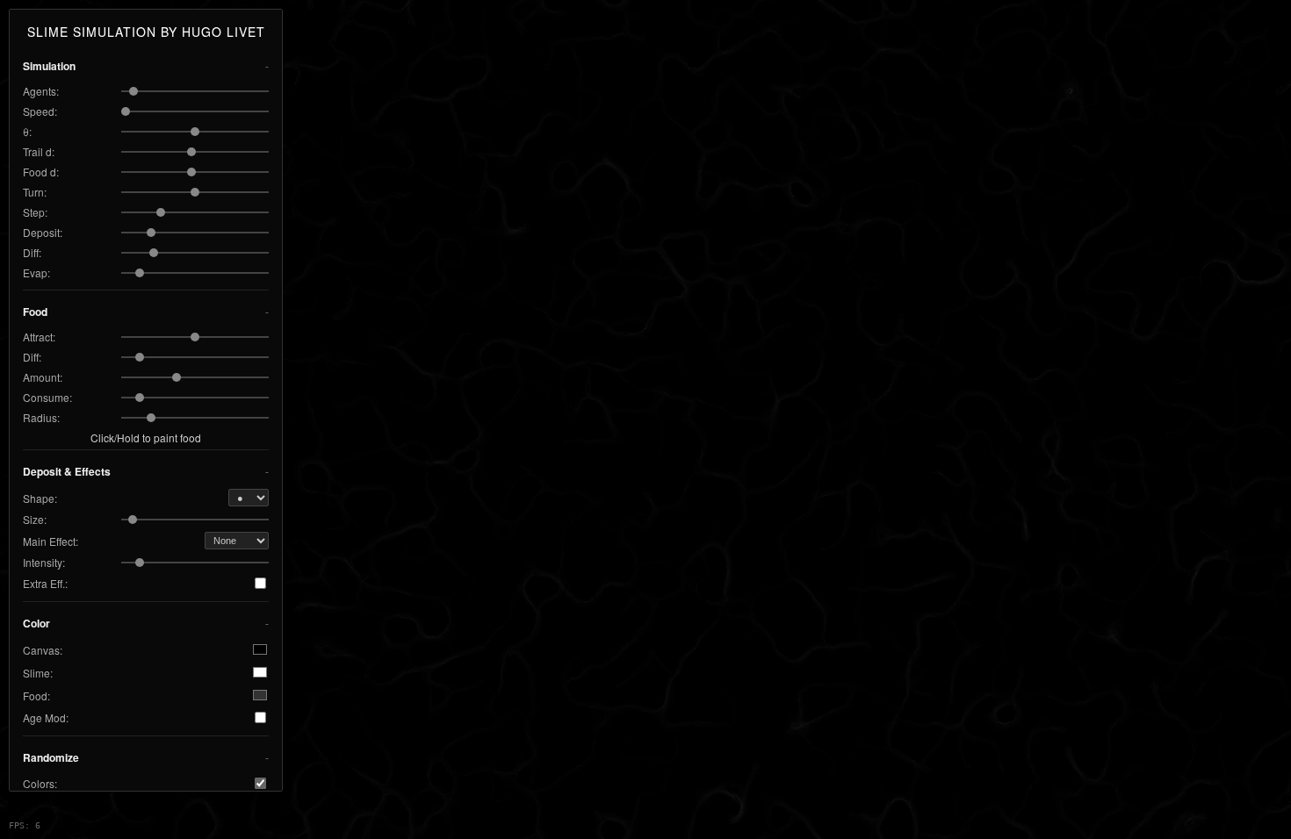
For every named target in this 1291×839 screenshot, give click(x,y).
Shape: (40, 498)
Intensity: (44, 562)
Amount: (42, 376)
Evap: (36, 272)
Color (36, 623)
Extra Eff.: (45, 583)
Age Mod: (46, 717)
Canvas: (42, 649)
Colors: (40, 783)
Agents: (41, 90)
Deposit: (42, 232)
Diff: (32, 252)
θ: (27, 131)
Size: (35, 519)
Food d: (41, 171)
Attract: (39, 336)
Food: (36, 695)
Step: (35, 211)
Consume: (47, 397)
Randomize (51, 757)
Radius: (41, 417)
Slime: (38, 672)
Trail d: (38, 151)
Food (35, 311)
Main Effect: (50, 541)
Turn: (35, 191)
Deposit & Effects (67, 471)
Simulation (49, 66)
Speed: (40, 111)
